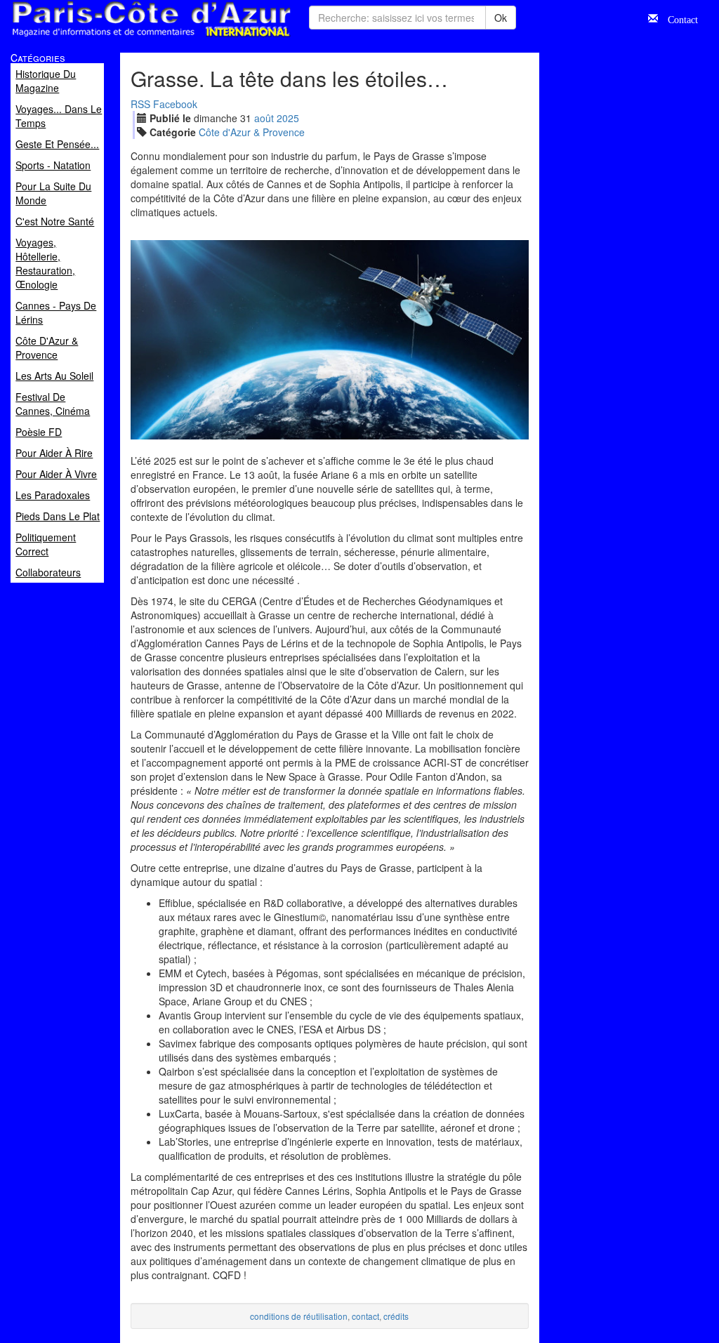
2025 (288, 118)
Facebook (175, 104)
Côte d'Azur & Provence (252, 132)
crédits (396, 1316)
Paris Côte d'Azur (120, 38)
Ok (500, 18)
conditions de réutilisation (299, 1316)
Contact (678, 18)
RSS (140, 104)
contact (365, 1316)
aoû (264, 118)
